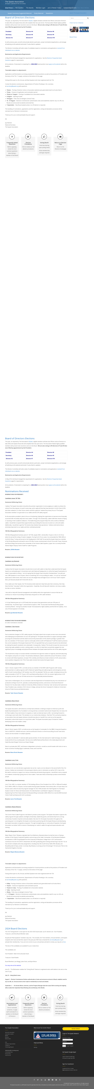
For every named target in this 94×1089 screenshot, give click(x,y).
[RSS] (59, 1079)
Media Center (8, 1038)
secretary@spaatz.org (13, 86)
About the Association (9, 1032)
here (64, 942)
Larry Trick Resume (16, 799)
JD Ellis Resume (14, 549)
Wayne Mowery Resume (17, 852)
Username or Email (66, 1038)
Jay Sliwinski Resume (16, 613)
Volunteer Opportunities (10, 1043)
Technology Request (9, 1047)
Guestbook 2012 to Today (67, 1068)
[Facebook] (34, 1079)
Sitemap (35, 1047)
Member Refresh (76, 1028)
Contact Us (7, 1045)
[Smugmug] (48, 1079)
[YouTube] (45, 1079)
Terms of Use (8, 1055)
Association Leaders (9, 1034)
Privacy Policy (8, 1053)
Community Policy (9, 1052)
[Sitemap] (52, 1079)
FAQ (6, 1042)
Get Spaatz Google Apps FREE (68, 1058)
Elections (7, 1037)
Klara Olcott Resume (16, 752)
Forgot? (68, 1046)
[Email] (56, 1079)
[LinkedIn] (41, 1079)
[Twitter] (37, 1079)
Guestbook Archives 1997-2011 (71, 1070)
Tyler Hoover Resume (16, 693)
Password (64, 1041)
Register (71, 1046)
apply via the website (54, 64)
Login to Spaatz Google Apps (68, 1056)
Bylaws (31, 20)
